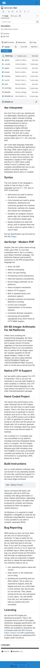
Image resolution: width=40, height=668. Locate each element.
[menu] (14, 666)
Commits (9, 42)
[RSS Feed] (3, 11)
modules (7, 76)
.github (6, 60)
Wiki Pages (11, 236)
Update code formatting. (24, 76)
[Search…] (37, 22)
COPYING (7, 88)
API (28, 666)
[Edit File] (36, 102)
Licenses (22, 666)
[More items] (37, 16)
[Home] (4, 3)
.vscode (7, 64)
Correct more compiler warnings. (26, 80)
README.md (8, 96)
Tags (34, 42)
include (6, 72)
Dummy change (20, 92)
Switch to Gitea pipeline (23, 60)
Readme (6, 34)
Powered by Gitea (20, 663)
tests (6, 84)
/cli (6, 80)
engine (6, 68)
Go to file (24, 47)
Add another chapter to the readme (27, 96)
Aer (15, 8)
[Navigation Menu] (37, 2)
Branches (22, 42)
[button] (15, 46)
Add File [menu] (34, 47)
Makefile (7, 92)
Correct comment (23, 56)
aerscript (8, 8)
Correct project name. (23, 64)
